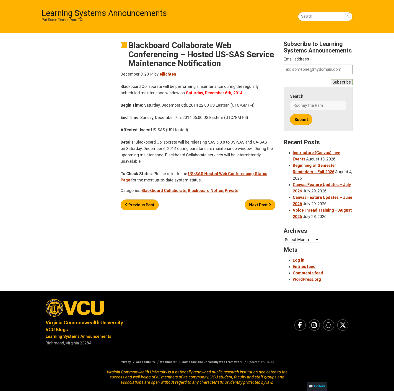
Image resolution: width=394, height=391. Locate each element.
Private (231, 190)
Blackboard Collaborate (163, 190)
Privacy (125, 362)
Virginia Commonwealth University (84, 322)
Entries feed (304, 266)
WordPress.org (307, 279)
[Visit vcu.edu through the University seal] (117, 309)
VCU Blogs (57, 329)
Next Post (259, 204)
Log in (298, 260)
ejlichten (168, 74)
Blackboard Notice (205, 190)
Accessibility (145, 362)
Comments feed (308, 272)
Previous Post (140, 204)
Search (306, 16)
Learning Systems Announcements (104, 13)
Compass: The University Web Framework (212, 362)
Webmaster (168, 362)
